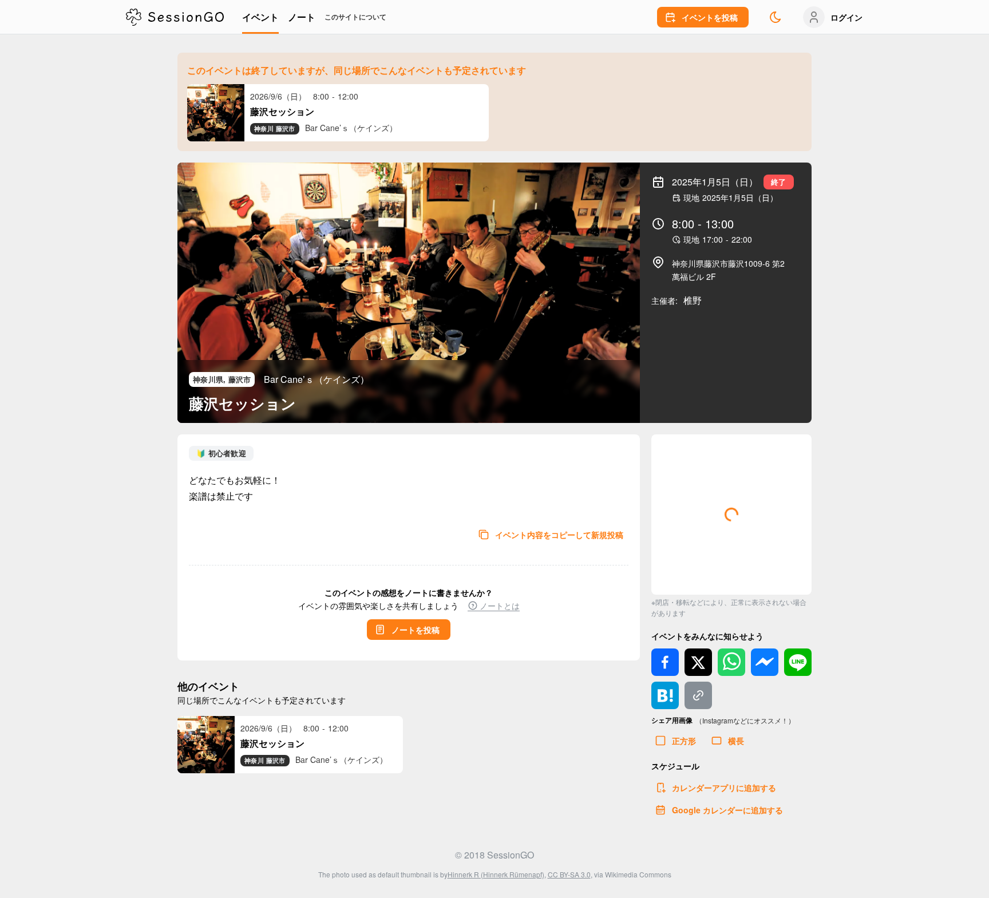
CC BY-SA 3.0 (569, 874)
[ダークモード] (775, 17)
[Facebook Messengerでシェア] (764, 662)
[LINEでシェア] (798, 662)
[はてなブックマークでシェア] (665, 695)
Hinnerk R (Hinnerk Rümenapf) (496, 874)
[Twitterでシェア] (698, 662)
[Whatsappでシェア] (731, 662)
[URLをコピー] (698, 695)
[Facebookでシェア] (665, 662)
